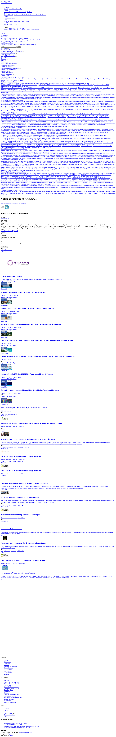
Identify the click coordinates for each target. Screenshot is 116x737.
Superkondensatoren (59, 109)
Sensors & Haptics (9, 699)
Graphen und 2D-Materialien (39, 91)
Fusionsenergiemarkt (75, 130)
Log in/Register (8, 24)
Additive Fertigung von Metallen (47, 83)
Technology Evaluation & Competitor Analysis (49, 78)
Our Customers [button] (14, 40)
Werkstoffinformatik (6, 97)
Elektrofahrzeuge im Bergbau (93, 117)
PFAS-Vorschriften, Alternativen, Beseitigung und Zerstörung (37, 136)
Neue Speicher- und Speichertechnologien (71, 162)
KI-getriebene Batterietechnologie (105, 101)
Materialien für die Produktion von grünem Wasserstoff (31, 95)
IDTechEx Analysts (27, 15)
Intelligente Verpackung (7, 86)
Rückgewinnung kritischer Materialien (82, 89)
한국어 (21, 29)
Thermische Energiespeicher (94, 109)
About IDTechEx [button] (5, 40)
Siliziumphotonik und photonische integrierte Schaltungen (21, 147)
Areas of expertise (12, 77)
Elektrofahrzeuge (105, 117)
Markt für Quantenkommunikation (96, 85)
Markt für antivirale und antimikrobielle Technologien (21, 138)
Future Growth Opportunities (13, 78)
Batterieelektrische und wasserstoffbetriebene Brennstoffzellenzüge (19, 115)
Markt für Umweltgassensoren (106, 173)
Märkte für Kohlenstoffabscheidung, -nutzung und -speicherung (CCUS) (93, 129)
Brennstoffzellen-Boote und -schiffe (10, 120)
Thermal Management (6, 72)
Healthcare (3, 59)
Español (33, 29)
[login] (11, 735)
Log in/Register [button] (5, 43)
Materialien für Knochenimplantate (86, 94)
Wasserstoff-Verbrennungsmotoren (39, 132)
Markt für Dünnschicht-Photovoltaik (60, 130)
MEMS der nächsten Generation (85, 164)
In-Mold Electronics (102, 150)
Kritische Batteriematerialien (63, 89)
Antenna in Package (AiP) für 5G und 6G (38, 85)
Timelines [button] (25, 38)
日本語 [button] (7, 44)
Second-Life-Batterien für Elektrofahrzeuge (83, 123)
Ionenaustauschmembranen (8, 92)
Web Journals (22, 12)
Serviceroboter (5, 159)
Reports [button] (3, 33)
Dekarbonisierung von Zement (42, 130)
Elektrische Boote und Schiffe (21, 117)
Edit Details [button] (13, 41)
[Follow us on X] (59, 616)
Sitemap (6, 712)
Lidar (78, 146)
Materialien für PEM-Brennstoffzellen (76, 95)
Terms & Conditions (9, 715)
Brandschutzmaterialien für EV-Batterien (12, 118)
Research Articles (14, 12)
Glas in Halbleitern (102, 162)
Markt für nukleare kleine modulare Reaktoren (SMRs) (37, 133)
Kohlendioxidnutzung (27, 130)
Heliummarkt (82, 91)
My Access (11, 21)
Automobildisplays (32, 146)
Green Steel (14, 132)
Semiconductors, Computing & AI (13, 697)
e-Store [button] (19, 41)
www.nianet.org (5, 218)
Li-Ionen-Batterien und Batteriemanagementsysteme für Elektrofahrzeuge (74, 104)
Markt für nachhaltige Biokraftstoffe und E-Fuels (63, 135)
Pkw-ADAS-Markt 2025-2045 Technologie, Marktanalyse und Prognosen (39, 158)
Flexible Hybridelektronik (90, 150)
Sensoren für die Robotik (103, 158)
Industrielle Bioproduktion (93, 91)
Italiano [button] (34, 44)
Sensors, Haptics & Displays (8, 69)
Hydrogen (3, 60)
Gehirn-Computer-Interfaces (44, 173)
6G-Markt (24, 85)
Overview (6, 708)
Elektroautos (10, 123)
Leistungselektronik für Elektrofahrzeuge (25, 123)
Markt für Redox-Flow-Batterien (100, 106)
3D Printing (4, 48)
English (6, 29)
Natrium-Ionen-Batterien (36, 109)
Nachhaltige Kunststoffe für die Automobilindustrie (22, 184)
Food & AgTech (5, 57)
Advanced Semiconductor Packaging (16, 146)
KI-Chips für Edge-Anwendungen (70, 161)
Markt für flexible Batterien (47, 104)
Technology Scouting (89, 78)
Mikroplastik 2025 (23, 181)
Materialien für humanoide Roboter (56, 95)
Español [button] (29, 44)
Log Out (27, 21)
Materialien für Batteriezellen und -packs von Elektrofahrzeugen (73, 106)
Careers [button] (41, 40)
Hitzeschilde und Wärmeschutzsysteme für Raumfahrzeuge (63, 91)
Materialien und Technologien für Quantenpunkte (65, 97)
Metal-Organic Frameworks (19, 97)
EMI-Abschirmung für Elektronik (22, 91)
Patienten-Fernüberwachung (27, 140)
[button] (6, 7)
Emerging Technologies (10, 666)
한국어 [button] (17, 44)
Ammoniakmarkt (21, 129)
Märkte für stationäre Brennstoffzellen (21, 135)
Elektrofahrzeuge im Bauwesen (76, 117)
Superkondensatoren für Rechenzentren (76, 109)
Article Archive (8, 669)
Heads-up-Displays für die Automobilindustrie (70, 120)
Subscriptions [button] (4, 35)
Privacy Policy (8, 713)
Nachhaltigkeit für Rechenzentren (41, 135)
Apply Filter (4, 246)
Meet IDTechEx (37, 15)
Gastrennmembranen (87, 130)
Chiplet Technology (39, 162)
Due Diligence (99, 78)
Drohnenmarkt (78, 115)
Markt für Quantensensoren (75, 153)
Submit (19, 46)
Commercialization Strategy (29, 78)
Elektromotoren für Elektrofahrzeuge (58, 117)
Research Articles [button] (10, 38)
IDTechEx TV (8, 672)
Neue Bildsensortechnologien (90, 173)
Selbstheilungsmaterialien (95, 97)
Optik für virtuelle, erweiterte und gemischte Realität (56, 193)
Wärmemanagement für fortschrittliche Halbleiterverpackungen (84, 169)
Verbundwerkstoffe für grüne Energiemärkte (20, 89)
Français (28, 29)
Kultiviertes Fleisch (15, 136)
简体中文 (15, 29)
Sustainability (4, 71)
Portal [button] (2, 41)
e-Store (22, 21)
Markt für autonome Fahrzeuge (68, 114)
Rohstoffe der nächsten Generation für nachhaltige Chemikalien (46, 181)
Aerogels (66, 88)
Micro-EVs (48, 121)
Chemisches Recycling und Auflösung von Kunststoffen (16, 179)
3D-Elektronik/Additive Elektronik (28, 83)
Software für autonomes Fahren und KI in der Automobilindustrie (45, 155)
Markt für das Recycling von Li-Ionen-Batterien (13, 94)
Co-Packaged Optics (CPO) (44, 146)
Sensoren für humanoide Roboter (87, 158)
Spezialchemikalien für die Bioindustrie (37, 129)
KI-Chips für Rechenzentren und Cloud (50, 161)
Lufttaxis (48, 114)
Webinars (6, 12)
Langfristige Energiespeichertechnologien (45, 106)
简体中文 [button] (12, 44)
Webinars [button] (3, 38)
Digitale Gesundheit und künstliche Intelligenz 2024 (70, 138)
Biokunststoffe (73, 88)
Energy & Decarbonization (8, 56)
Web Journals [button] (19, 38)
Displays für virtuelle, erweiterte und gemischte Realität (67, 173)
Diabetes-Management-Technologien (46, 138)
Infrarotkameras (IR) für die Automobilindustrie (66, 156)
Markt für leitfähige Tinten (39, 89)
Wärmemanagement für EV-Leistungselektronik (13, 126)
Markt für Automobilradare (20, 155)
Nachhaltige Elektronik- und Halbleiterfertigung (42, 169)
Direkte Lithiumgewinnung (100, 89)
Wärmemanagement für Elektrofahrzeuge (94, 124)
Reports (6, 9)
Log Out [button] (23, 41)
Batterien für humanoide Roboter (42, 103)
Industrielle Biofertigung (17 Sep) (13, 724)
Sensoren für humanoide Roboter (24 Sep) (15, 723)
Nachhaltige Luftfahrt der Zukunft (73, 124)
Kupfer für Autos (51, 89)
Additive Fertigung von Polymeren (65, 83)
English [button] (3, 44)
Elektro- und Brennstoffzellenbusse (91, 115)
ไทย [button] (21, 44)
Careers (44, 15)
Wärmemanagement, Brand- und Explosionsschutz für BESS (87, 187)
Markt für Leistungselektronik (44, 123)
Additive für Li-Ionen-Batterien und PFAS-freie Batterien (38, 88)
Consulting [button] (4, 36)
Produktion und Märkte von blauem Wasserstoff (61, 129)
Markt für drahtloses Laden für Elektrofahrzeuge (40, 126)
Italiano (37, 29)
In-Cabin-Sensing (49, 156)
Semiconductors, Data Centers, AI (10, 68)
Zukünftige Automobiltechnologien (48, 120)
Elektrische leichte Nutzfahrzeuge (38, 117)
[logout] (10, 734)
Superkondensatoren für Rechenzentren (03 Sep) (17, 727)
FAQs (5, 716)
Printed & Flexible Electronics (9, 63)
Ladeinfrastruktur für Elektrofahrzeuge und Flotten (50, 115)
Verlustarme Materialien (56, 85)
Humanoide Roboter (38, 156)
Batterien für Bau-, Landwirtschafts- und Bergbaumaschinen (17, 103)
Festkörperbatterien (49, 109)
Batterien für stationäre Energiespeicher (62, 103)
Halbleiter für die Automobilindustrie (105, 123)
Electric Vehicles (5, 54)
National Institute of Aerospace (17, 203)
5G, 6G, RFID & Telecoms (8, 50)
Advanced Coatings (59, 88)
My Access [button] (7, 41)
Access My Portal (13, 231)
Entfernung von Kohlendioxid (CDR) (11, 130)
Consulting (19, 9)
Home (2, 203)
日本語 (10, 29)
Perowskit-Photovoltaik (58, 133)
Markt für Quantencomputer (60, 153)
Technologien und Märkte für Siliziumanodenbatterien (15, 109)
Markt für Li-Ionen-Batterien (102, 104)
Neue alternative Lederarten (90, 179)
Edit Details (17, 21)
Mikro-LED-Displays (74, 175)
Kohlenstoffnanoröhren (84, 88)
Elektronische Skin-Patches (103, 138)
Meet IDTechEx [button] (34, 40)
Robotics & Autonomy (7, 66)
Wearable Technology (6, 74)
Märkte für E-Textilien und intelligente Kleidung (14, 193)
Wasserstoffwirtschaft (23, 132)
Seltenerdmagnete (83, 97)
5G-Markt (18, 85)
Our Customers (18, 15)
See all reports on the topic (82, 83)
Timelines (29, 12)
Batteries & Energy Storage (8, 53)
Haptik (3, 175)
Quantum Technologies (7, 65)
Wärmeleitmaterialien (21, 98)
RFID (107, 85)
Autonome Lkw (55, 114)
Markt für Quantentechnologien (91, 153)
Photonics (3, 62)
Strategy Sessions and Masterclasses (15, 80)
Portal (5, 21)
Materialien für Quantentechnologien (96, 95)
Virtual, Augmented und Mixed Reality (80, 193)
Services (3, 78)
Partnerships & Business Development (72, 78)
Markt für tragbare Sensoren (77, 176)
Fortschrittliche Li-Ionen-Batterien (86, 101)
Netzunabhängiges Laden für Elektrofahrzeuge (63, 121)
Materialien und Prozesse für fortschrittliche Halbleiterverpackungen (58, 94)
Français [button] (24, 44)
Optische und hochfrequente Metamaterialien (75, 85)
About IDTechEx (8, 15)
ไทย (24, 29)
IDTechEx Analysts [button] (24, 40)
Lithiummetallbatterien (27, 106)
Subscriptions (12, 9)
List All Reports (5, 75)
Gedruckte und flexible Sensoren (21, 152)
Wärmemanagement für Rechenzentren (11, 187)
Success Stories (21, 77)
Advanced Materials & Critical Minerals (11, 51)
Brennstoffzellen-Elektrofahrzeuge (29, 120)
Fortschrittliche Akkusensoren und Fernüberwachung (62, 101)
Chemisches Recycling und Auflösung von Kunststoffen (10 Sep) (21, 726)
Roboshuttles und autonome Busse (61, 123)
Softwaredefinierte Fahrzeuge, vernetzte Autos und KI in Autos (47, 124)
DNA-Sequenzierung (90, 138)
